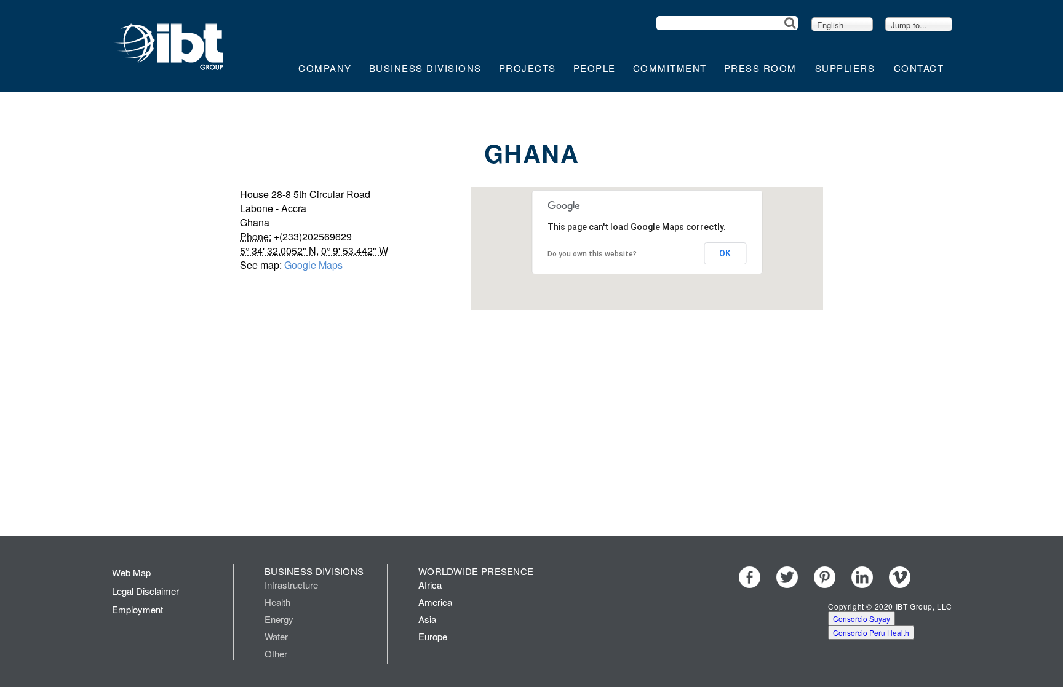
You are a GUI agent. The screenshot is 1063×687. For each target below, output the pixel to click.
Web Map (131, 572)
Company (325, 68)
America (435, 601)
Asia (427, 619)
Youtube (937, 577)
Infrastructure (291, 584)
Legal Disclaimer (145, 590)
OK (725, 253)
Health (277, 601)
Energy (279, 619)
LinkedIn (862, 577)
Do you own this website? (592, 254)
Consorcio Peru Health (871, 632)
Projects (527, 68)
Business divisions (425, 68)
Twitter (787, 577)
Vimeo (899, 577)
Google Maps (313, 265)
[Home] (169, 45)
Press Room (760, 68)
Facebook (749, 577)
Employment (137, 609)
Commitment (670, 68)
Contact (919, 68)
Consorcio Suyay (861, 618)
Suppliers (845, 68)
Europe (432, 636)
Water (276, 636)
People (594, 68)
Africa (430, 584)
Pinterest (824, 577)
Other (276, 653)
